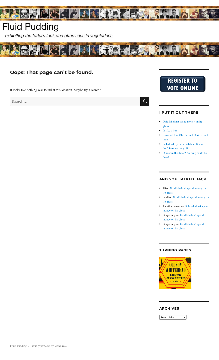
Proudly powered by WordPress (49, 346)
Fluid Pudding (18, 346)
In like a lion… (171, 130)
